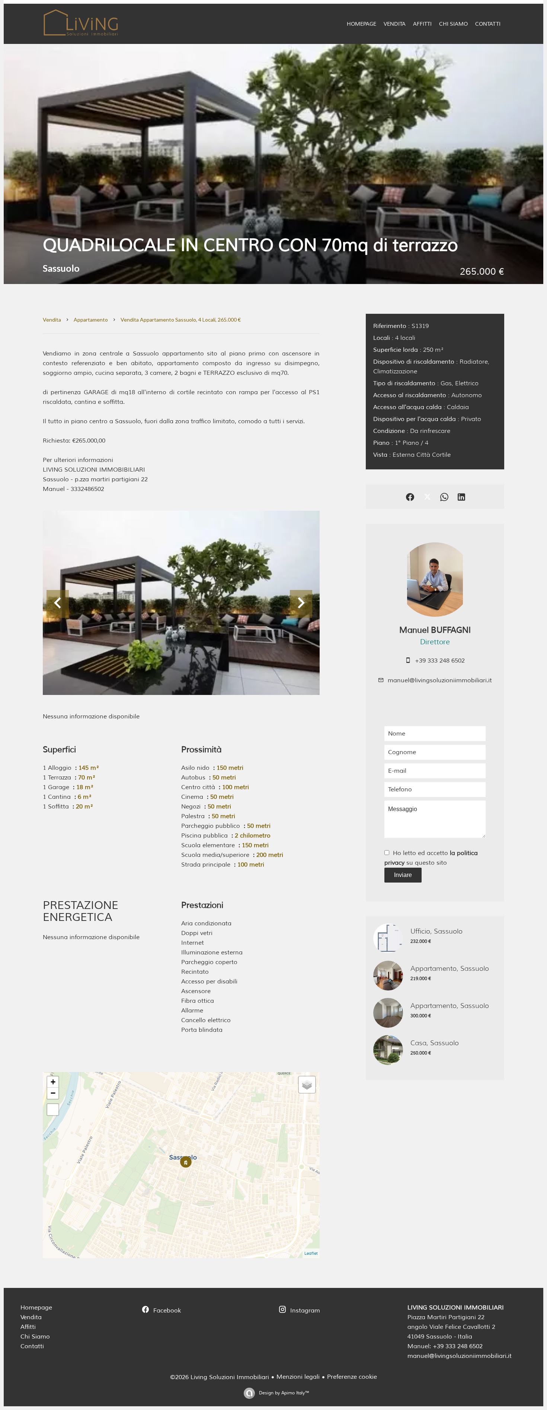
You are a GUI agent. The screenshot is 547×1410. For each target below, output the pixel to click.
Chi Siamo (35, 1336)
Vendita (52, 319)
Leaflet (311, 1253)
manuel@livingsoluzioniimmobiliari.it (440, 680)
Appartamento (91, 319)
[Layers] (307, 1084)
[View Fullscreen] (52, 1109)
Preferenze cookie (352, 1377)
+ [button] (53, 1082)
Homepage (36, 1307)
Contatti (32, 1346)
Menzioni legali (298, 1377)
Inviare (403, 875)
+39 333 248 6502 (440, 660)
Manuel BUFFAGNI (435, 630)
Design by (283, 1393)
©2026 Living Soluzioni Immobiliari (219, 1377)
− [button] (53, 1093)
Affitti (28, 1327)
